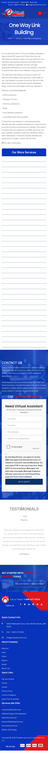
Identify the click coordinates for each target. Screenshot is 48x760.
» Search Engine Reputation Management (19, 281)
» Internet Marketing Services (15, 201)
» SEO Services (9, 302)
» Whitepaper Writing (12, 334)
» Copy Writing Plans (12, 185)
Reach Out (33, 2)
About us (5, 648)
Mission (4, 660)
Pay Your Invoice (13, 2)
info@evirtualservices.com (37, 5)
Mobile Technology (9, 730)
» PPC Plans (8, 260)
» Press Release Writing (13, 270)
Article (4, 664)
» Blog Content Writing (12, 175)
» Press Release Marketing (14, 265)
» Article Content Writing (13, 164)
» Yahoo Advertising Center (14, 345)
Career (4, 687)
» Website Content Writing (14, 329)
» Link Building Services (13, 217)
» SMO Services (10, 313)
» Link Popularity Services (13, 223)
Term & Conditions (9, 695)
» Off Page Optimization (13, 238)
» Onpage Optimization (12, 249)
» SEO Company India (12, 286)
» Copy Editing (9, 180)
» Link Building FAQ (11, 207)
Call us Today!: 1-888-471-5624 (29, 584)
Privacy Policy (34, 474)
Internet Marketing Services (12, 722)
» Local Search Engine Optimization (17, 228)
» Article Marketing (11, 170)
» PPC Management (11, 254)
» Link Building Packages (13, 212)
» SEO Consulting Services (14, 291)
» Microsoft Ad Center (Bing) (15, 233)
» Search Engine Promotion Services (18, 276)
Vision (4, 656)
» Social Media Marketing (13, 323)
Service (18, 38)
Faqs (3, 652)
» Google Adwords (11, 196)
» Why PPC (8, 339)
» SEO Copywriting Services (14, 297)
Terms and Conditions (22, 477)
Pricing (4, 2)
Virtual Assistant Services (11, 710)
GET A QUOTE (24, 482)
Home (10, 38)
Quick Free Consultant (10, 699)
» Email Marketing (10, 191)
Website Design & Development (14, 714)
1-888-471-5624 (19, 5)
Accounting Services (10, 726)
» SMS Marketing (10, 318)
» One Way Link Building (13, 244)
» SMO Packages (10, 307)
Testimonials (24, 2)
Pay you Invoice (8, 679)
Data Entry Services (9, 718)
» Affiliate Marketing (11, 159)
